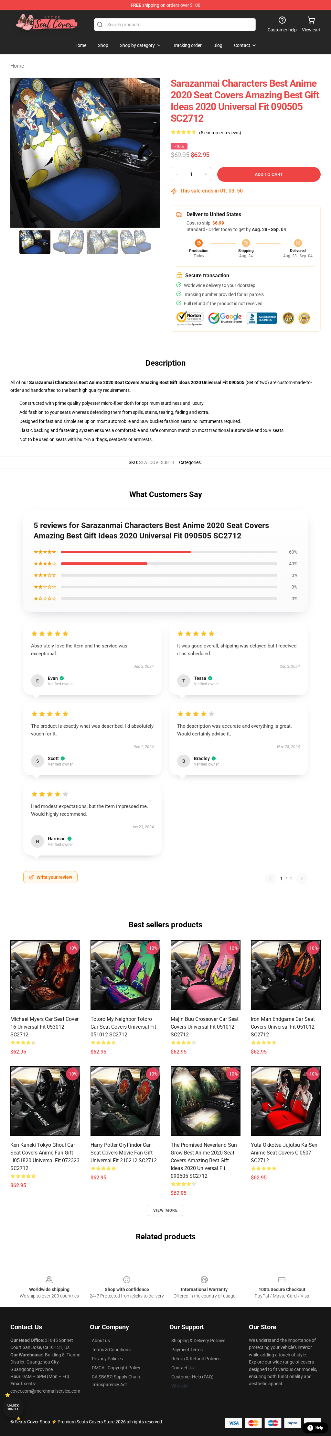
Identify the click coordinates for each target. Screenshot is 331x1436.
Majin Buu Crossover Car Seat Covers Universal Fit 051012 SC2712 (205, 1027)
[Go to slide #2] (68, 242)
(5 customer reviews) (220, 132)
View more (165, 1210)
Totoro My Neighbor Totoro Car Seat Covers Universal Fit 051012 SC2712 (123, 1027)
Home (17, 66)
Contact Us (182, 1367)
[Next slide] (150, 153)
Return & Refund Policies (195, 1358)
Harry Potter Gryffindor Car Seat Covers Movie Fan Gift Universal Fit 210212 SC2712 (124, 1153)
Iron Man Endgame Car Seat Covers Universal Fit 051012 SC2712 (283, 1027)
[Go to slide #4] (135, 242)
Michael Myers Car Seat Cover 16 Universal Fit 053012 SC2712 (44, 1027)
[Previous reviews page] (270, 878)
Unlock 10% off (13, 1407)
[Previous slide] (20, 153)
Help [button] (319, 1428)
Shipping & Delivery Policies (198, 1340)
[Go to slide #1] (34, 242)
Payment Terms (187, 1349)
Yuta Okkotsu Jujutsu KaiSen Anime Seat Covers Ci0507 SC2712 (284, 1153)
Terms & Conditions (111, 1349)
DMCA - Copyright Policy (116, 1367)
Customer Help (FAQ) (192, 1376)
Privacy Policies (107, 1358)
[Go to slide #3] (102, 242)
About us (101, 1340)
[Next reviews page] (302, 878)
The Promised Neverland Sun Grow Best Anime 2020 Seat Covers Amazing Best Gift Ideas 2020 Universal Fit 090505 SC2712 (204, 1160)
